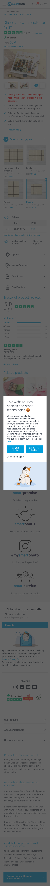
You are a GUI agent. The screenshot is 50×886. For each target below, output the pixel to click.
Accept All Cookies (15, 449)
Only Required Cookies (34, 449)
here (9, 441)
